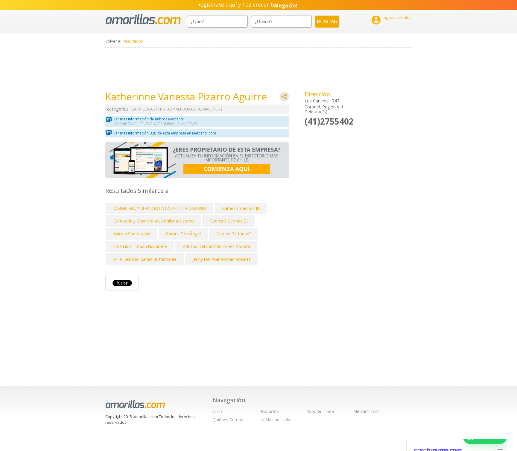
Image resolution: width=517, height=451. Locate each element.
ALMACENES (209, 109)
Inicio (217, 411)
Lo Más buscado (275, 420)
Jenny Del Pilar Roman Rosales (221, 259)
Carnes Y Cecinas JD (241, 208)
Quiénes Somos (227, 420)
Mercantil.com (367, 411)
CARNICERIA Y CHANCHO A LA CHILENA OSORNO (159, 208)
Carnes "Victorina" (234, 234)
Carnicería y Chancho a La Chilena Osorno (153, 221)
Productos (269, 411)
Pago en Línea (320, 411)
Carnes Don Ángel (183, 234)
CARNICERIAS (143, 109)
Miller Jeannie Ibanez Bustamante (145, 259)
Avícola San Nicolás (131, 234)
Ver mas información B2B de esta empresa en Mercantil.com (164, 133)
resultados (133, 41)
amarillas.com (143, 19)
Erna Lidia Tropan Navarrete (140, 246)
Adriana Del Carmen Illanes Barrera (216, 246)
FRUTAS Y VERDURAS (176, 109)
